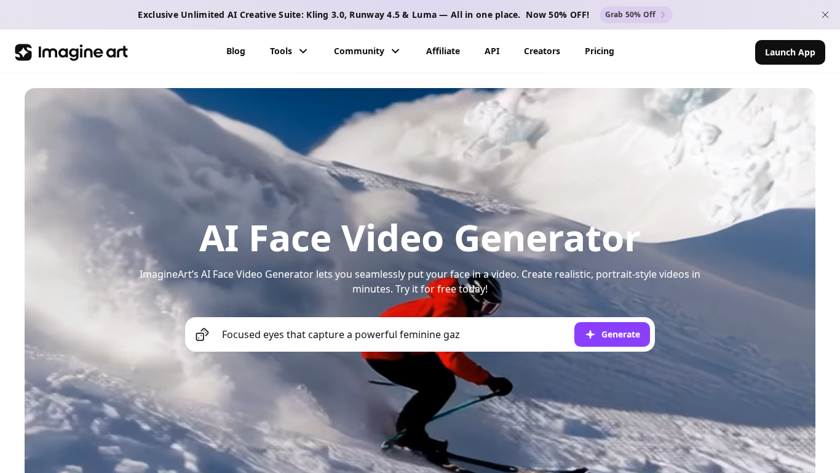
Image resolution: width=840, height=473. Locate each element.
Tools (281, 51)
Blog (235, 51)
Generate (620, 334)
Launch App (790, 52)
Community (359, 51)
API (492, 51)
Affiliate (443, 51)
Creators (542, 51)
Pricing (599, 51)
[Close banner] (825, 15)
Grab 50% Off (630, 14)
